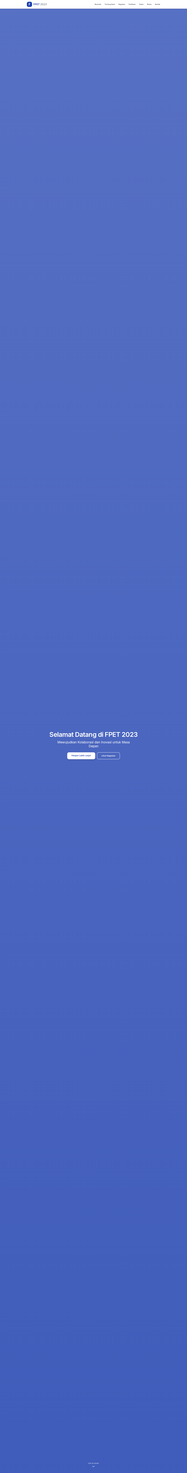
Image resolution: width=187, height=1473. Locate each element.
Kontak (157, 4)
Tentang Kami (110, 4)
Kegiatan (121, 4)
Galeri (141, 4)
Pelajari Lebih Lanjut (81, 755)
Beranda (98, 4)
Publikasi (132, 4)
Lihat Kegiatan (108, 756)
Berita (149, 4)
